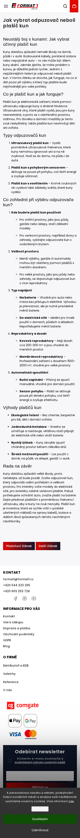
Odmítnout (40, 830)
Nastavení (40, 809)
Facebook (15, 598)
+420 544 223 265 (16, 585)
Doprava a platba (16, 628)
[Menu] (6, 6)
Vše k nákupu (13, 622)
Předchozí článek (19, 546)
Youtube (34, 598)
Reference (10, 682)
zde (71, 801)
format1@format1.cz (18, 579)
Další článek (48, 546)
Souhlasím (40, 819)
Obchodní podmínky (18, 634)
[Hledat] (65, 6)
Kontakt (9, 616)
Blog (6, 646)
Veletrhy (9, 674)
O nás (7, 690)
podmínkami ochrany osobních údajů (40, 762)
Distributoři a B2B (16, 665)
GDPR (7, 640)
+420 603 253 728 (16, 591)
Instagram (25, 598)
